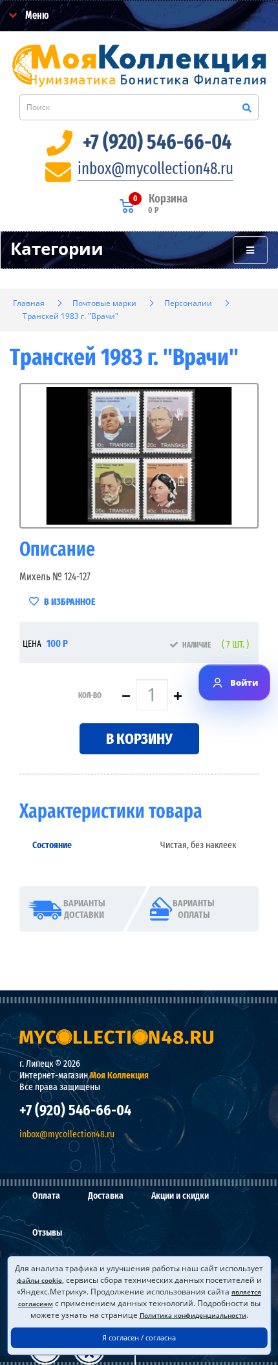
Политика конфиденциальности (193, 1315)
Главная (29, 303)
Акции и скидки (180, 1195)
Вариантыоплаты (194, 909)
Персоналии (188, 303)
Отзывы (47, 1232)
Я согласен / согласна (139, 1337)
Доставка (105, 1195)
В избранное (68, 601)
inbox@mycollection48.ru (155, 169)
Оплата (46, 1195)
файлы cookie (39, 1280)
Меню (35, 15)
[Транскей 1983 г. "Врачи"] (139, 456)
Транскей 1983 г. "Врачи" (70, 316)
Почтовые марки (104, 303)
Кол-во (90, 695)
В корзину (139, 739)
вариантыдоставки (84, 909)
